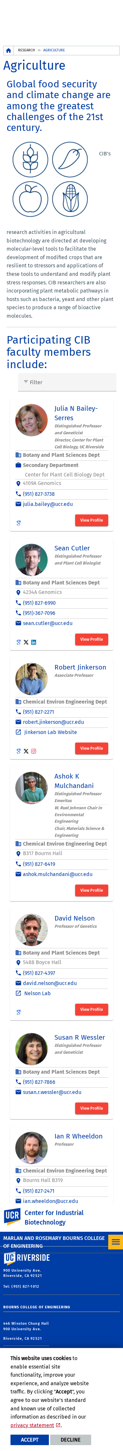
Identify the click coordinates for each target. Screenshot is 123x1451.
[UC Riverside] (16, 1217)
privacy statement (32, 1425)
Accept (29, 1440)
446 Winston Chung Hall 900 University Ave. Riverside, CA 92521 (26, 1331)
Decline (71, 1440)
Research (26, 50)
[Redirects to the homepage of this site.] (8, 50)
